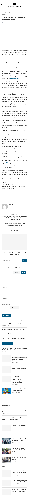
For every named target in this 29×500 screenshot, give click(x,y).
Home (3, 12)
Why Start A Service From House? (19, 458)
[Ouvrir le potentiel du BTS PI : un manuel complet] (6, 391)
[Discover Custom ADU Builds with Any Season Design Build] (14, 242)
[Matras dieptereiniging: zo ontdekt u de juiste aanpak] (6, 428)
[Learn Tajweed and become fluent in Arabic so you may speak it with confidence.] (6, 369)
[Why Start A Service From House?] (6, 460)
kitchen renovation (7, 194)
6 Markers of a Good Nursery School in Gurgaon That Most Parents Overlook (14, 349)
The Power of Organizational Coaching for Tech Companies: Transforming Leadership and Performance (19, 379)
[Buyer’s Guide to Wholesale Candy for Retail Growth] (6, 483)
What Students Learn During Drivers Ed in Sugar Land (13, 320)
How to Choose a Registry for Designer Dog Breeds (13, 338)
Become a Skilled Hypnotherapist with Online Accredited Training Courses (19, 358)
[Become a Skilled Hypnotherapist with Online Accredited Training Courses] (6, 358)
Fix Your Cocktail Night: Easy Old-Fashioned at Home (19, 490)
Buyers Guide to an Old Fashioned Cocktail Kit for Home (19, 472)
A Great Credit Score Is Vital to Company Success (19, 439)
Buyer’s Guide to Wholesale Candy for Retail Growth (19, 481)
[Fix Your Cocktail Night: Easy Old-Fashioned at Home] (6, 492)
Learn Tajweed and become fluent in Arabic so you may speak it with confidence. (19, 368)
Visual (17, 272)
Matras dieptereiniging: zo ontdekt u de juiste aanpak (13, 329)
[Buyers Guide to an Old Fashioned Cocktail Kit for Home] (6, 473)
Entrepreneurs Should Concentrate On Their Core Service (19, 450)
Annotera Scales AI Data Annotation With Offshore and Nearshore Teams (12, 418)
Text (23, 272)
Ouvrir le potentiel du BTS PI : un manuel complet (19, 389)
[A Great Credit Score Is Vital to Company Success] (6, 441)
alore (11, 204)
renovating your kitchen (20, 194)
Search (25, 260)
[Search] (27, 5)
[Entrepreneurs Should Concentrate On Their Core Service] (6, 451)
